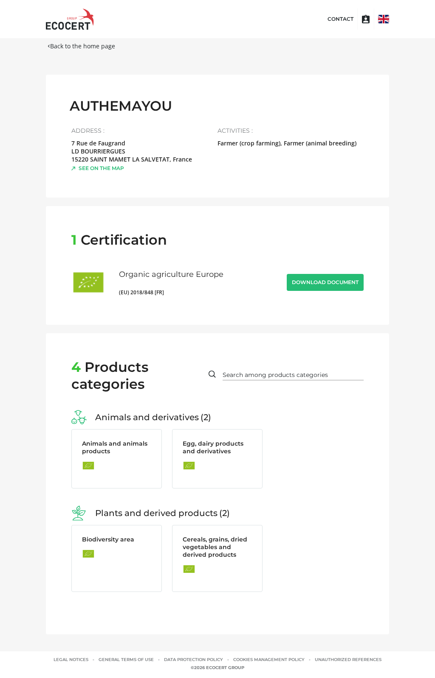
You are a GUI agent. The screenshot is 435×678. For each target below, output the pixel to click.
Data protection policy (193, 659)
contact (340, 19)
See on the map (101, 168)
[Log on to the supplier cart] (366, 19)
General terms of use (126, 659)
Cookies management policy (269, 659)
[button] (383, 19)
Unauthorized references (348, 659)
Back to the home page (82, 46)
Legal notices (71, 659)
